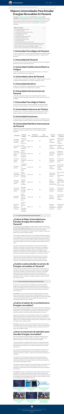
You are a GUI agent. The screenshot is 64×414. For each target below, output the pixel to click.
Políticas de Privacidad (30, 410)
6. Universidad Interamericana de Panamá (22, 36)
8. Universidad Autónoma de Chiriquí (21, 39)
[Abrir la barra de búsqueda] (54, 3)
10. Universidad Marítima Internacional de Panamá (24, 42)
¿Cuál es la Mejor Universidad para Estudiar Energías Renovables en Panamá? (29, 43)
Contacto (50, 2)
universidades (36, 19)
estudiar (39, 16)
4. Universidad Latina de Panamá (20, 33)
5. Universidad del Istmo (19, 35)
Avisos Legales (24, 410)
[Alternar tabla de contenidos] (44, 28)
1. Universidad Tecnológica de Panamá (21, 29)
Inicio (47, 2)
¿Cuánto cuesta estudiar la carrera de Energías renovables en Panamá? (28, 44)
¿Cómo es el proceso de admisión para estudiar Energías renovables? (28, 47)
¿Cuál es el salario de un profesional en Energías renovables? (26, 46)
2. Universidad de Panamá (19, 30)
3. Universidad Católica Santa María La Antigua (23, 32)
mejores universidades (24, 16)
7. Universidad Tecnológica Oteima (21, 37)
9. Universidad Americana (19, 40)
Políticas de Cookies (36, 410)
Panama (13, 7)
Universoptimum (18, 3)
